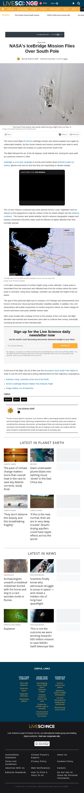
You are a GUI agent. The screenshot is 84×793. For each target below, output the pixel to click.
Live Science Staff (31, 59)
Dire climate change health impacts (27, 15)
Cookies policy (65, 761)
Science (43, 9)
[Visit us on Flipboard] (37, 3)
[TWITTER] (19, 412)
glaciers (8, 399)
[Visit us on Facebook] (22, 3)
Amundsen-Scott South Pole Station (60, 370)
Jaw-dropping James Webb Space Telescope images (42, 687)
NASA (28, 141)
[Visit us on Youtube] (33, 3)
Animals (10, 9)
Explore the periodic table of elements (42, 706)
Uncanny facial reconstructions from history (42, 714)
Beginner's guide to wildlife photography (60, 693)
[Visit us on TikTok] (40, 3)
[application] (42, 188)
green (16, 399)
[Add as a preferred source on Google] (42, 743)
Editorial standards (15, 772)
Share (9, 134)
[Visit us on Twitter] (25, 3)
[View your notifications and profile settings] (73, 3)
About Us (62, 755)
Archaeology (23, 9)
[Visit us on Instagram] (29, 3)
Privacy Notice (69, 352)
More (74, 9)
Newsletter (76, 134)
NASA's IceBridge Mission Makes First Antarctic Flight (29, 384)
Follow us (64, 134)
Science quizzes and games (60, 685)
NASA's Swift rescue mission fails (58, 15)
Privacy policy (38, 761)
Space (66, 9)
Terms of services (32, 352)
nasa (24, 399)
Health (34, 9)
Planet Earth (55, 9)
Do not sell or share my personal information (67, 775)
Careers (61, 768)
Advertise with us (15, 768)
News (65, 59)
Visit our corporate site (49, 736)
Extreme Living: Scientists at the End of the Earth (27, 379)
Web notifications (40, 768)
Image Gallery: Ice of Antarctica (19, 388)
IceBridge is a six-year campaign (18, 162)
